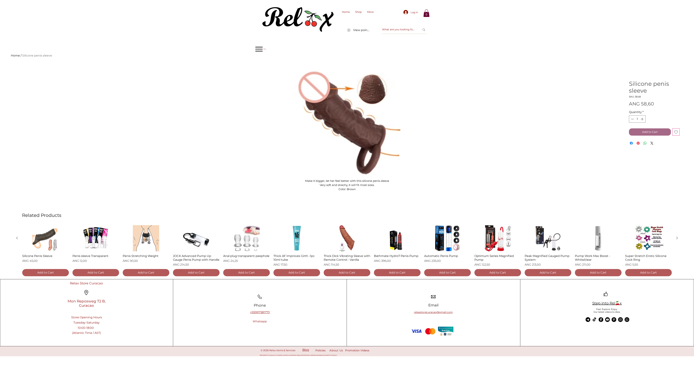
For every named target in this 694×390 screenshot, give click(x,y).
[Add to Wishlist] (676, 132)
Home (15, 55)
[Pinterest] (614, 319)
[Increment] (642, 119)
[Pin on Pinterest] (638, 143)
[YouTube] (607, 319)
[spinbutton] (637, 119)
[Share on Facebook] (631, 143)
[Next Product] (677, 238)
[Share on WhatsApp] (645, 143)
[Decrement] (632, 119)
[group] (347, 250)
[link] (426, 13)
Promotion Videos (357, 350)
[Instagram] (620, 319)
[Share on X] (652, 143)
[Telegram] (588, 319)
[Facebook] (601, 319)
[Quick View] (45, 238)
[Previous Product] (17, 238)
